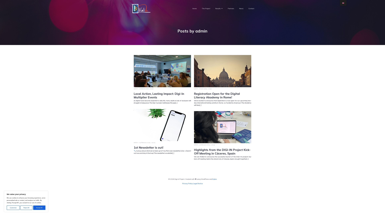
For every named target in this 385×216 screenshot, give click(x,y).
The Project (206, 9)
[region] (26, 201)
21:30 (210, 89)
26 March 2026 (143, 89)
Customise (13, 207)
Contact (251, 9)
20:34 (213, 145)
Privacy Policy (187, 183)
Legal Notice (198, 183)
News (241, 9)
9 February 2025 (205, 145)
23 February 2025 (144, 142)
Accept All (39, 207)
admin (136, 89)
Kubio (214, 179)
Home (194, 9)
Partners (231, 9)
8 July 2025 (203, 89)
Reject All (26, 207)
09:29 (151, 89)
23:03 (153, 142)
